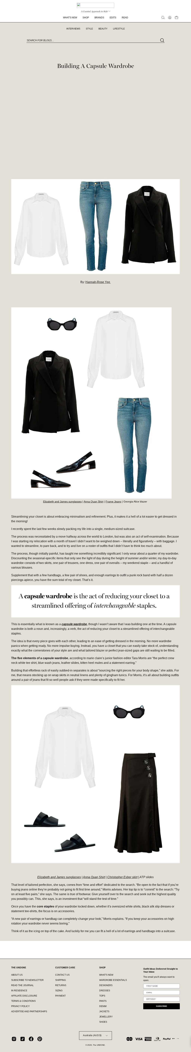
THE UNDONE (18, 967)
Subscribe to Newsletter (27, 980)
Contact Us (62, 975)
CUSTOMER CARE (65, 967)
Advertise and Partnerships (29, 1011)
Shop (102, 967)
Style (89, 28)
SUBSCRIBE (161, 1006)
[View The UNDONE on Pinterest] (40, 1039)
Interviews (73, 28)
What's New (106, 975)
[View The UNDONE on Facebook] (31, 1039)
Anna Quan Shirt (93, 501)
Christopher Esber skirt (122, 877)
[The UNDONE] (95, 5)
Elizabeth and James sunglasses (62, 501)
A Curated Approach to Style (94, 11)
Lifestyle (119, 28)
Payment (60, 995)
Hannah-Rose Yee (98, 282)
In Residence (19, 990)
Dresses (104, 990)
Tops (102, 995)
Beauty (102, 28)
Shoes (103, 1022)
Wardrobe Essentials (113, 980)
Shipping (60, 980)
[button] (163, 17)
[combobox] (95, 40)
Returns (60, 985)
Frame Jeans (113, 501)
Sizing (58, 990)
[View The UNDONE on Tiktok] (22, 1039)
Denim (103, 1006)
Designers (105, 985)
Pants (103, 1001)
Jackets (104, 1011)
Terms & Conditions (23, 1001)
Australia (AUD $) (92, 1035)
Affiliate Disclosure (24, 995)
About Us (17, 975)
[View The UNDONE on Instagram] (14, 1039)
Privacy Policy (20, 1006)
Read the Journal (22, 985)
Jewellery (106, 1016)
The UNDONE (99, 1045)
